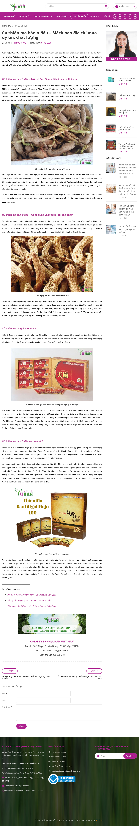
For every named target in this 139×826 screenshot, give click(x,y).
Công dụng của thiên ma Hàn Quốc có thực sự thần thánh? (26, 677)
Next (93, 671)
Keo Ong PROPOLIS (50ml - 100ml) (127, 79)
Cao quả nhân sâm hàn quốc (127, 111)
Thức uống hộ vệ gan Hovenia (126, 128)
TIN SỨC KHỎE (79, 16)
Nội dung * (7, 707)
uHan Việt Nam (66, 560)
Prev (11, 671)
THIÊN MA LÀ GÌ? (42, 16)
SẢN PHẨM (61, 16)
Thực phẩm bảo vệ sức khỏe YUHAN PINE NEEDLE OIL (127, 146)
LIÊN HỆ (106, 16)
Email (4, 700)
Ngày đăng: (35, 42)
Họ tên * (6, 693)
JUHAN (93, 16)
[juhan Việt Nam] (17, 7)
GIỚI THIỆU (24, 16)
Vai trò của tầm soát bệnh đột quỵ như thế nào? (128, 229)
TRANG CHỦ (9, 16)
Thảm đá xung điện (127, 95)
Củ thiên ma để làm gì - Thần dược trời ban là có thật (79, 677)
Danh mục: (7, 42)
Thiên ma (6, 448)
